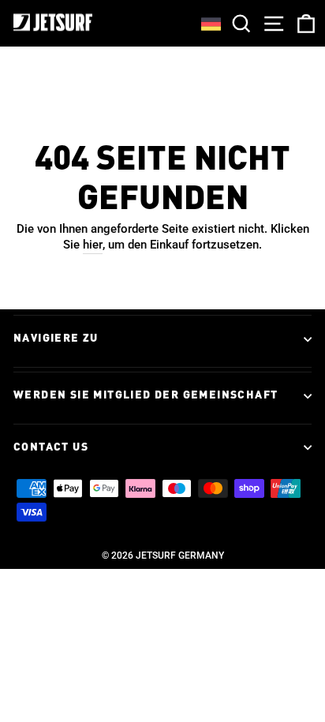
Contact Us (50, 447)
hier (93, 245)
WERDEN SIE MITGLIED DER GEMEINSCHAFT (145, 395)
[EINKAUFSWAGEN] (303, 23)
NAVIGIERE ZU (56, 338)
